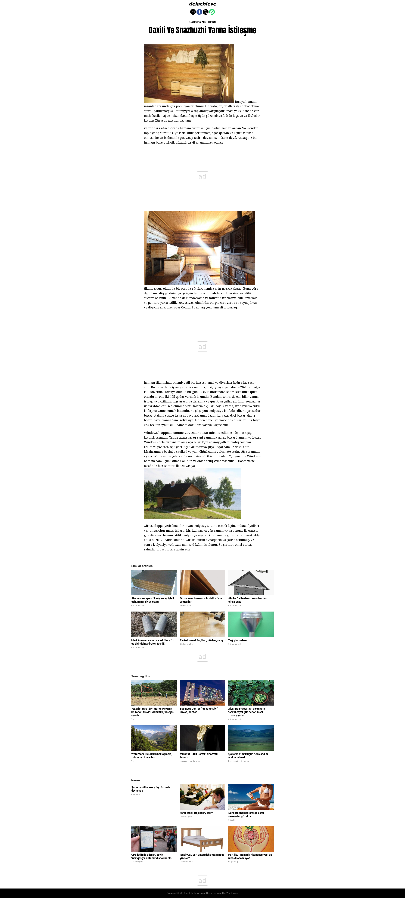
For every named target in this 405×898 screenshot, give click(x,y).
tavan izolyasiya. (197, 526)
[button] (133, 4)
